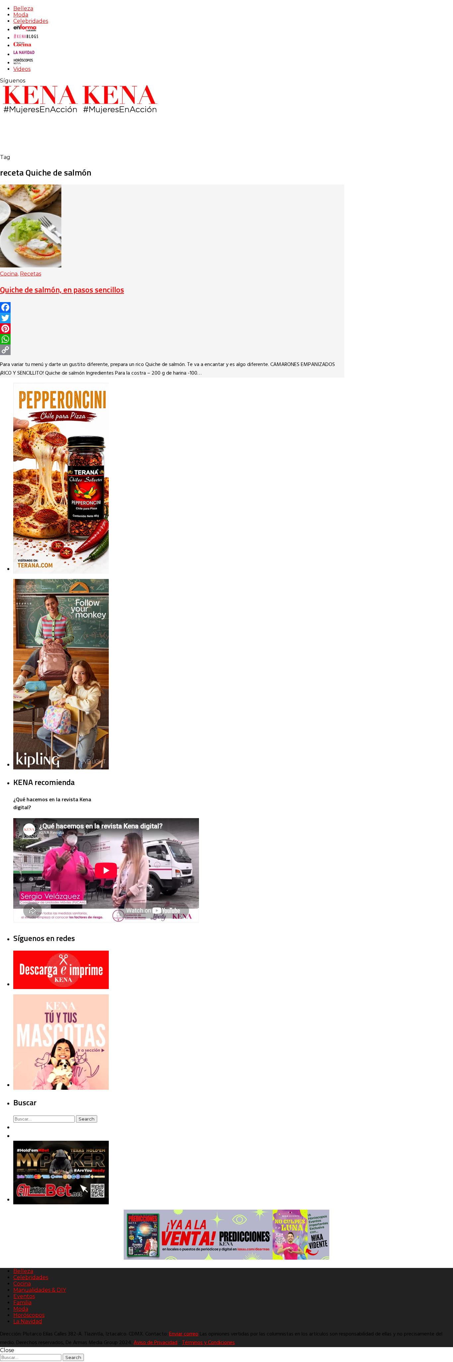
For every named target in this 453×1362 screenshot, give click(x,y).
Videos (22, 69)
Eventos (24, 1296)
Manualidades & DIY (39, 1290)
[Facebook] (172, 307)
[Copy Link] (172, 349)
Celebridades (30, 21)
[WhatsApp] (172, 339)
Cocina (9, 274)
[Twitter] (172, 318)
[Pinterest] (172, 328)
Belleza (23, 8)
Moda (20, 15)
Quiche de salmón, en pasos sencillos (62, 289)
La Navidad (27, 1321)
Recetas (30, 274)
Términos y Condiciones (208, 1342)
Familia (22, 1302)
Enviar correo (183, 1334)
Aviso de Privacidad (155, 1342)
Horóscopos (28, 1315)
